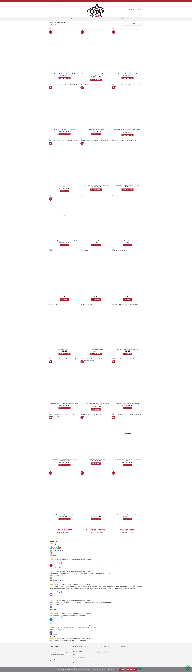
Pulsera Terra (127, 240)
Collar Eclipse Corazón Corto (64, 349)
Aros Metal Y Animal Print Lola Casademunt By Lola (127, 73)
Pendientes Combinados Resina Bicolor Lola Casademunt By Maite (127, 130)
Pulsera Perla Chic (96, 240)
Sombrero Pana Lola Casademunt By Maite (64, 514)
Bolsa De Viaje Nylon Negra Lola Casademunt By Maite (96, 185)
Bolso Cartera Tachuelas (96, 514)
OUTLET (115, 19)
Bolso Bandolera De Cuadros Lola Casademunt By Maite (64, 403)
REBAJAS (85, 19)
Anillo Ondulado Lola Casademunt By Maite (127, 514)
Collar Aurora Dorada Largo (96, 349)
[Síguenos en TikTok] (54, 10)
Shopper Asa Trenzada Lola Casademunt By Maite (128, 403)
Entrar (75, 663)
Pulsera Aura (96, 295)
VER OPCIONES (96, 133)
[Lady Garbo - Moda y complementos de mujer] (96, 10)
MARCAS (77, 19)
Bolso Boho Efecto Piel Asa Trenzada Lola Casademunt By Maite (64, 185)
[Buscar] (132, 19)
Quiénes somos (77, 651)
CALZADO (97, 19)
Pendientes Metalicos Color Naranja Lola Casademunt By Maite (96, 74)
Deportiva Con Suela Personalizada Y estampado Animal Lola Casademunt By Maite (96, 404)
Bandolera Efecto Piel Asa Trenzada (96, 129)
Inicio (59, 19)
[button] (131, 1)
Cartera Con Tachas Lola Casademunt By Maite (127, 185)
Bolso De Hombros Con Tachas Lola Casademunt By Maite (65, 240)
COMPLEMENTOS (106, 19)
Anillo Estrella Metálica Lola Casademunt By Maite (64, 73)
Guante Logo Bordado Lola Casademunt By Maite (127, 349)
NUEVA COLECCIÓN (67, 19)
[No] (190, 670)
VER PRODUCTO (64, 245)
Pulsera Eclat (64, 295)
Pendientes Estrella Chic (127, 295)
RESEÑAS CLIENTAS (124, 19)
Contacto (140, 1)
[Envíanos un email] (56, 10)
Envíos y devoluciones (79, 657)
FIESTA (91, 19)
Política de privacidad (131, 669)
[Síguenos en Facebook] (50, 10)
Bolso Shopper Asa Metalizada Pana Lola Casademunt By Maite (127, 460)
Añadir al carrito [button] (64, 78)
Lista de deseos (77, 654)
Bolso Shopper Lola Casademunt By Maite (96, 459)
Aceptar (122, 669)
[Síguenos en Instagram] (52, 10)
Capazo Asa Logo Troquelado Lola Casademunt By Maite (64, 129)
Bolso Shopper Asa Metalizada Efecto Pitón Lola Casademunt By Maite (64, 460)
